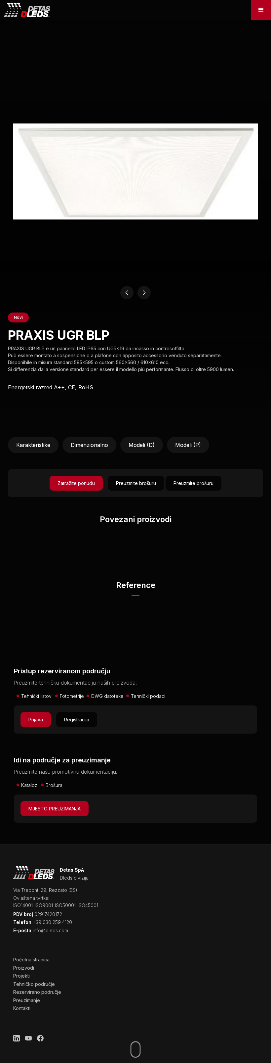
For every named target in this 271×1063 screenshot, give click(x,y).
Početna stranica (31, 959)
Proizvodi (23, 968)
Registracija (76, 719)
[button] (261, 10)
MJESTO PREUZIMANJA (54, 808)
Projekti (21, 976)
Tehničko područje (34, 984)
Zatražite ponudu (76, 483)
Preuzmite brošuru (136, 483)
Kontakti (21, 1008)
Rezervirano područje (37, 992)
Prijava (35, 719)
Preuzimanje (26, 1000)
